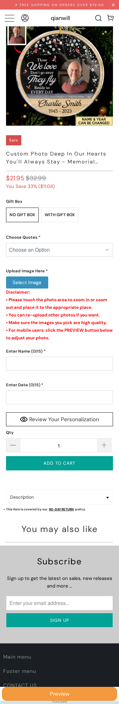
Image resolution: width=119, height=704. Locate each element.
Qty (10, 432)
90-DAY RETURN (61, 509)
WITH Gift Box (60, 214)
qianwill (60, 18)
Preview (59, 693)
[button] (59, 237)
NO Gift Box (22, 214)
